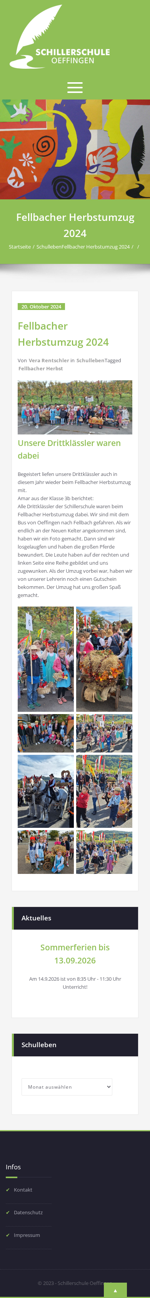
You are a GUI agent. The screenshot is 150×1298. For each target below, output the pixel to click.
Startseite (20, 246)
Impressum (27, 1235)
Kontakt (23, 1189)
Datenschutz (28, 1212)
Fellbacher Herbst (40, 368)
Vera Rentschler (49, 360)
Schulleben (49, 246)
